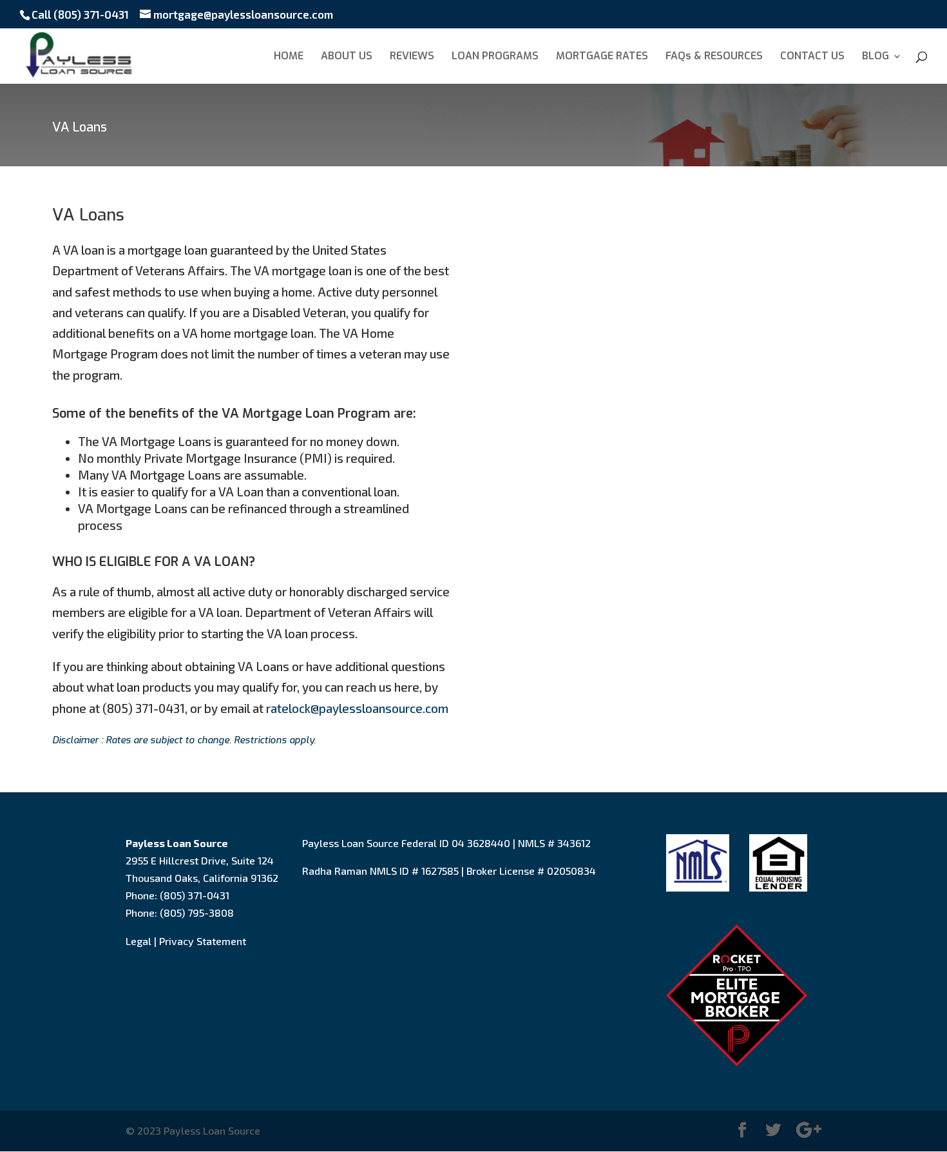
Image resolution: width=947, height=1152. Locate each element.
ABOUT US (346, 57)
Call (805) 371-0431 (80, 14)
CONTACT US (812, 57)
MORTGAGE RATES (602, 57)
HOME (288, 57)
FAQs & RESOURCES (714, 57)
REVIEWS (412, 57)
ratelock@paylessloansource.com (357, 708)
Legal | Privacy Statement (186, 941)
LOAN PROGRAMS (495, 57)
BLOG (875, 57)
